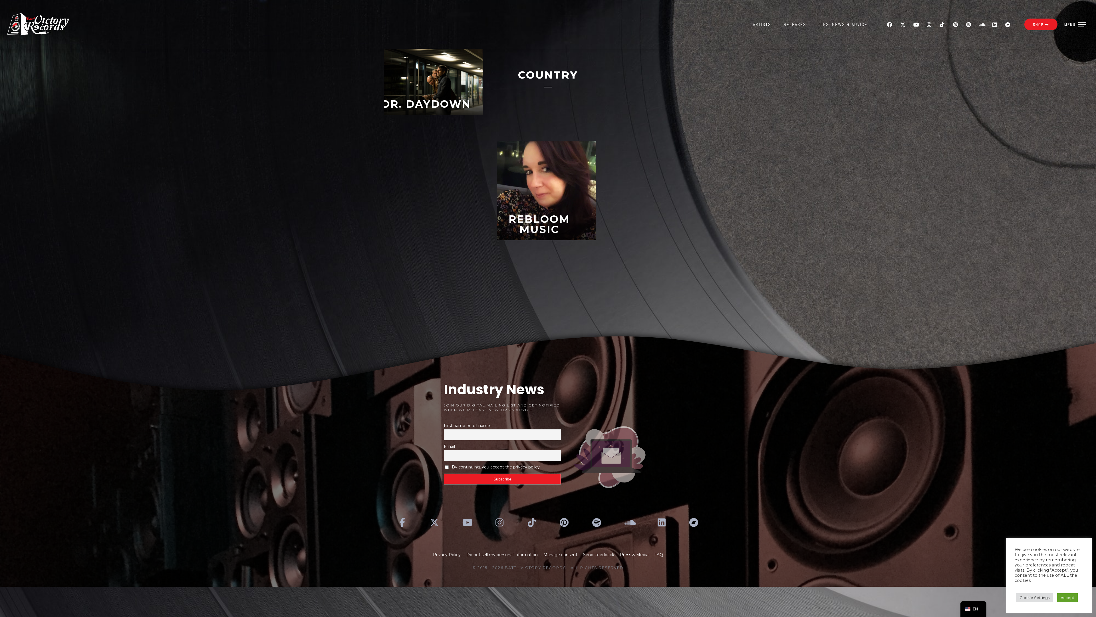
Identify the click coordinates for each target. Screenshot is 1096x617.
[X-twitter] (903, 24)
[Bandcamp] (1008, 24)
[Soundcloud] (981, 24)
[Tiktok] (942, 24)
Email (449, 446)
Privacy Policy (447, 554)
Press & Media (634, 554)
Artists (762, 24)
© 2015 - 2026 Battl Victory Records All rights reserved (548, 567)
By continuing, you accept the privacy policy (496, 467)
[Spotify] (968, 24)
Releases (795, 24)
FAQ (658, 554)
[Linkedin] (995, 24)
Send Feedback (598, 554)
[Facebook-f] (402, 522)
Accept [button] (1067, 597)
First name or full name (467, 425)
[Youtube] (916, 24)
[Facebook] (890, 24)
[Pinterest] (955, 24)
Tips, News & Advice (843, 24)
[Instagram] (929, 24)
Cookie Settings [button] (1034, 597)
